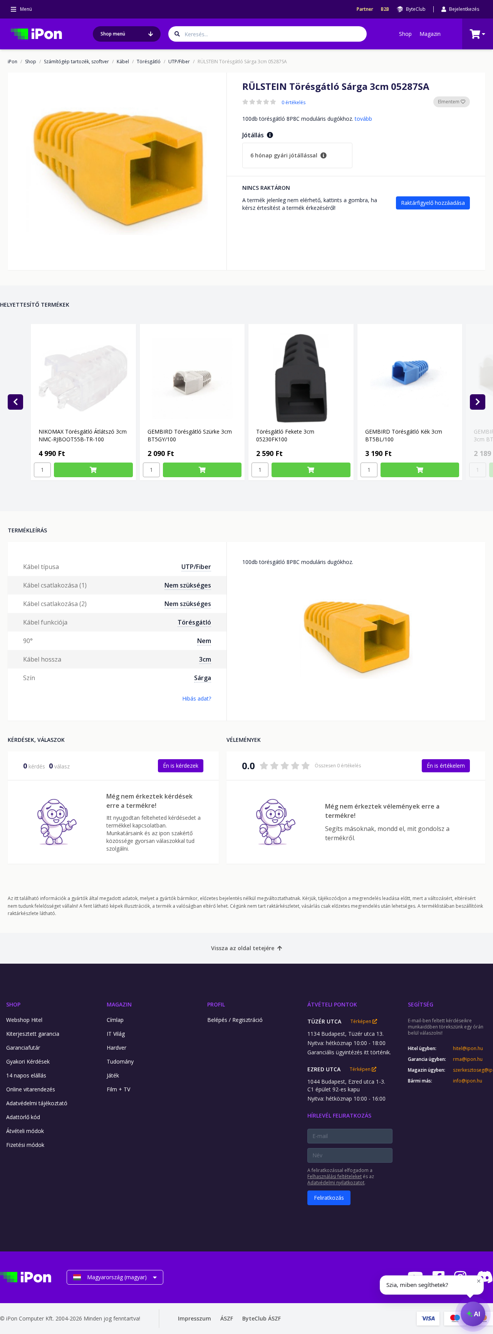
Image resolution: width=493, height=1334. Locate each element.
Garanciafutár (23, 1047)
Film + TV (118, 1089)
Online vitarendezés (30, 1089)
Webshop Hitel (24, 1019)
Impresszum (194, 1318)
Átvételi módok (25, 1131)
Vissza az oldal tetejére (242, 948)
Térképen (361, 1021)
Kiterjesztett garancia (32, 1033)
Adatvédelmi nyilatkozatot (335, 1182)
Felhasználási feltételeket (334, 1176)
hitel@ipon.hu (468, 1048)
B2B (385, 9)
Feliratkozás (329, 1197)
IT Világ (116, 1033)
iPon (12, 62)
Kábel (123, 62)
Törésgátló (149, 62)
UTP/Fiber (179, 62)
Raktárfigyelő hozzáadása (433, 202)
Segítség (420, 1004)
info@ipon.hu (467, 1081)
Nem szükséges (187, 585)
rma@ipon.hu (468, 1059)
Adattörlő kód (23, 1117)
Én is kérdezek (180, 765)
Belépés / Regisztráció (235, 1019)
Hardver (116, 1047)
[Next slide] (477, 402)
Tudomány (120, 1061)
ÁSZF (226, 1318)
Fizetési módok (25, 1144)
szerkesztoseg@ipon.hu (473, 1070)
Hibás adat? (196, 698)
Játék (113, 1075)
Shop (405, 33)
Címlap (115, 1019)
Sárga (202, 678)
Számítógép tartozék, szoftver (76, 62)
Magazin (430, 33)
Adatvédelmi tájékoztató (36, 1103)
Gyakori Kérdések (28, 1061)
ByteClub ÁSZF (261, 1318)
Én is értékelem (446, 765)
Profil (216, 1004)
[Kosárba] (93, 470)
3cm (205, 659)
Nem (204, 641)
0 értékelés (293, 103)
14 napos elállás (26, 1075)
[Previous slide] (15, 402)
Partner (365, 9)
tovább (363, 118)
